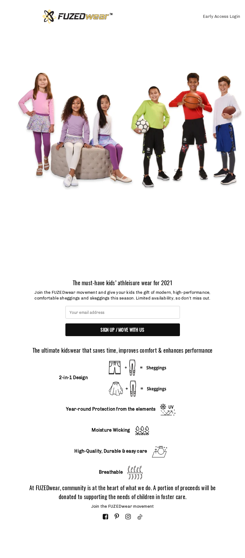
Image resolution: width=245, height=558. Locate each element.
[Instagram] (128, 517)
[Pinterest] (117, 517)
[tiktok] (140, 517)
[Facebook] (105, 517)
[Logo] (98, 17)
